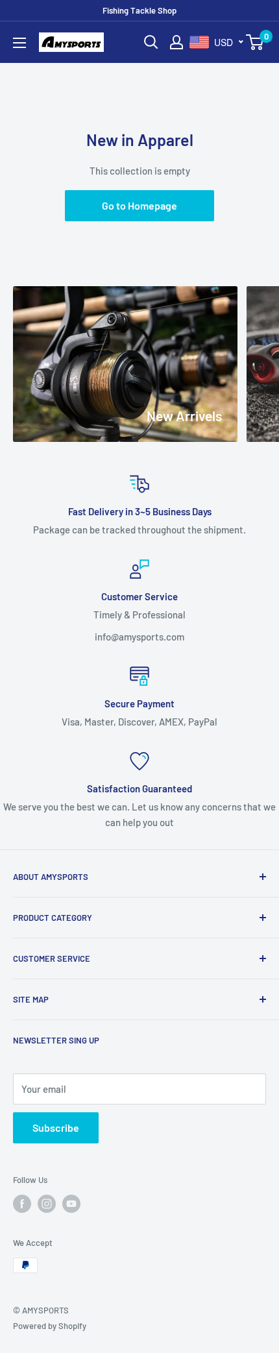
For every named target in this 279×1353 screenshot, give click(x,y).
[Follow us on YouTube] (71, 1204)
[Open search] (151, 42)
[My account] (176, 42)
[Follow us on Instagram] (47, 1204)
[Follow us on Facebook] (22, 1204)
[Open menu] (19, 43)
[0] (255, 42)
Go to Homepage (139, 205)
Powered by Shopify (49, 1326)
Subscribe (55, 1127)
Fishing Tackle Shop (139, 10)
